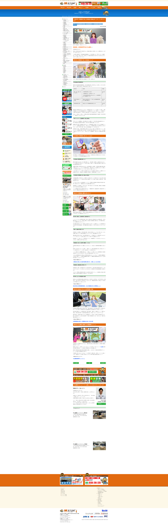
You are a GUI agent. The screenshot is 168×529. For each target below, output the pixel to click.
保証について (65, 77)
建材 (64, 63)
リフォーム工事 (65, 32)
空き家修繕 (65, 52)
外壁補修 (64, 36)
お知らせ (64, 86)
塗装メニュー (81, 7)
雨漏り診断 (65, 75)
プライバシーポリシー (101, 506)
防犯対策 (64, 46)
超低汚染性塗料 (65, 49)
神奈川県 (64, 66)
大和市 (64, 68)
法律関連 (64, 20)
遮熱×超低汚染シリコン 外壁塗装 (102, 491)
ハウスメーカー (65, 47)
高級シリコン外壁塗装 (101, 489)
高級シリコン (100, 494)
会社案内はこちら (101, 403)
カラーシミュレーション (67, 81)
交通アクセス (65, 214)
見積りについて (65, 58)
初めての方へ (63, 7)
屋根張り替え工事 (66, 30)
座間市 (64, 69)
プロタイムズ (65, 78)
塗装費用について (66, 61)
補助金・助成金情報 (66, 60)
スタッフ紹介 (93, 7)
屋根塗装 (64, 23)
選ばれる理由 (69, 7)
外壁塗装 (64, 22)
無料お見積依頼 (92, 371)
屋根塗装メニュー (100, 493)
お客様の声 (99, 7)
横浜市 (64, 72)
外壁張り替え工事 (66, 38)
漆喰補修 (64, 55)
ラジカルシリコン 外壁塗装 (101, 490)
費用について (65, 57)
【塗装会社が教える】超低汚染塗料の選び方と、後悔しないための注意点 (86, 261)
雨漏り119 (64, 82)
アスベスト (65, 34)
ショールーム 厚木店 (64, 494)
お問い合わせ (63, 492)
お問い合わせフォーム (67, 175)
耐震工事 (64, 35)
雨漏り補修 (65, 28)
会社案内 (75, 7)
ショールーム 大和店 (64, 495)
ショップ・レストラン (66, 31)
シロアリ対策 (65, 33)
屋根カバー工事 (65, 29)
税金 (64, 59)
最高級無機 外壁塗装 (100, 492)
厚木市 (64, 67)
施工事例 (87, 7)
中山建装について (65, 74)
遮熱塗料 (64, 50)
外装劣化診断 (75, 25)
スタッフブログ (100, 504)
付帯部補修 (65, 37)
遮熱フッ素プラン (101, 496)
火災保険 (64, 62)
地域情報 (64, 65)
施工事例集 (65, 80)
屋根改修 (64, 39)
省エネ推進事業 (65, 79)
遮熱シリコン (100, 495)
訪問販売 (64, 44)
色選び (64, 42)
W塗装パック (99, 497)
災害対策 (64, 56)
